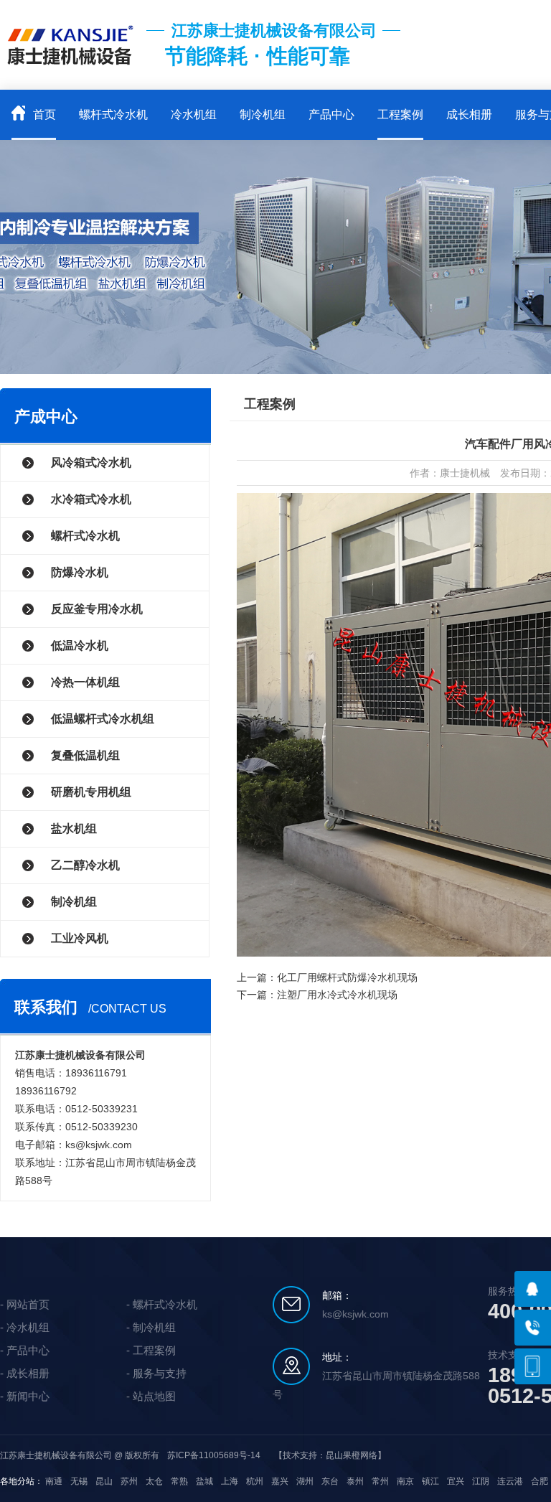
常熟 (179, 1481)
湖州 (305, 1481)
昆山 (104, 1481)
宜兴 (455, 1481)
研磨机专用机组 (91, 792)
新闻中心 (28, 1396)
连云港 (510, 1481)
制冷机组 (263, 114)
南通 (53, 1481)
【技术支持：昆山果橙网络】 (330, 1455)
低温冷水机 (79, 645)
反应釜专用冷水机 (97, 609)
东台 (330, 1481)
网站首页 (28, 1304)
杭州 (254, 1481)
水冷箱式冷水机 (91, 499)
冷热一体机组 (85, 682)
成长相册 (469, 114)
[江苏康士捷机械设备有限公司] (70, 72)
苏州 (129, 1481)
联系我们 (45, 1007)
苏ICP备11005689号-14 (213, 1455)
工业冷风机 (79, 938)
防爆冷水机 (79, 572)
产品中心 (331, 114)
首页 (43, 114)
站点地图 (154, 1396)
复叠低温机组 (85, 755)
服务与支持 (160, 1373)
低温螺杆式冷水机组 (102, 719)
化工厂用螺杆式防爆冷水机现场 (347, 977)
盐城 (204, 1481)
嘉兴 (279, 1481)
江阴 (480, 1481)
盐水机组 (74, 828)
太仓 (154, 1481)
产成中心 (45, 417)
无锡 (79, 1481)
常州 (380, 1481)
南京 (405, 1481)
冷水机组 (194, 114)
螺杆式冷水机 (113, 114)
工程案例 (400, 114)
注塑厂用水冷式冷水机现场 (337, 994)
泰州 (355, 1481)
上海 (229, 1481)
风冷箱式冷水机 (91, 462)
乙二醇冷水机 (85, 865)
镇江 (430, 1481)
